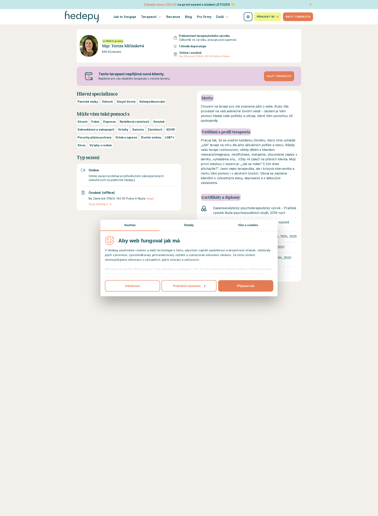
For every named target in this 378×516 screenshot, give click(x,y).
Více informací (98, 204)
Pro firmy (204, 17)
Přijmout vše (245, 285)
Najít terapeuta (298, 16)
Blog (188, 17)
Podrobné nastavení (187, 285)
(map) (150, 198)
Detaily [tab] (189, 225)
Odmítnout (132, 285)
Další (220, 17)
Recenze (173, 17)
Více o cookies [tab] (248, 225)
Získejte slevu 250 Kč (160, 4)
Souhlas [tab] (130, 225)
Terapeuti (149, 17)
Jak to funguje (124, 17)
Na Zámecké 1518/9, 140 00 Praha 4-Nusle (204, 56)
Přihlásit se (265, 16)
